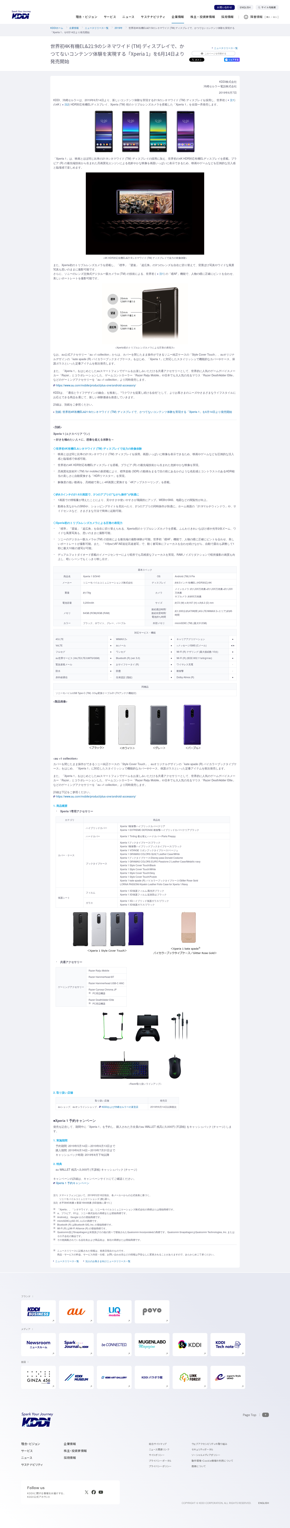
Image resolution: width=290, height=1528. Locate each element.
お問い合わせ (224, 7)
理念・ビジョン (30, 1444)
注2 (67, 104)
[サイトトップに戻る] (21, 14)
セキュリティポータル (202, 1449)
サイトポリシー (157, 1455)
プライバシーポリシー (160, 1466)
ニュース (26, 1458)
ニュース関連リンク (159, 1449)
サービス (27, 1451)
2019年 (119, 27)
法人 (275, 17)
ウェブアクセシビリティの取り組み (209, 1444)
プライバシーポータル (160, 1460)
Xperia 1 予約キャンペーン (72, 1183)
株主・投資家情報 (75, 1451)
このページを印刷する (215, 53)
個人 (268, 17)
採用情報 (70, 1458)
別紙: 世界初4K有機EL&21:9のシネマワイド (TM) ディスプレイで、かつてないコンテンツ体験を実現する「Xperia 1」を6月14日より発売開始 (143, 412)
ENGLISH (246, 7)
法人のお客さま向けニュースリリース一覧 (107, 1261)
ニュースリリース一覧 (97, 27)
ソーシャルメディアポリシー (206, 1455)
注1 (232, 100)
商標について (199, 1466)
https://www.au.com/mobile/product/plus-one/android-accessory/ (96, 385)
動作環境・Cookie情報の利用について (212, 1460)
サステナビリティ (32, 1465)
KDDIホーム (56, 27)
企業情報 (74, 27)
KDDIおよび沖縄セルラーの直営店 (120, 1106)
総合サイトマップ (158, 1444)
